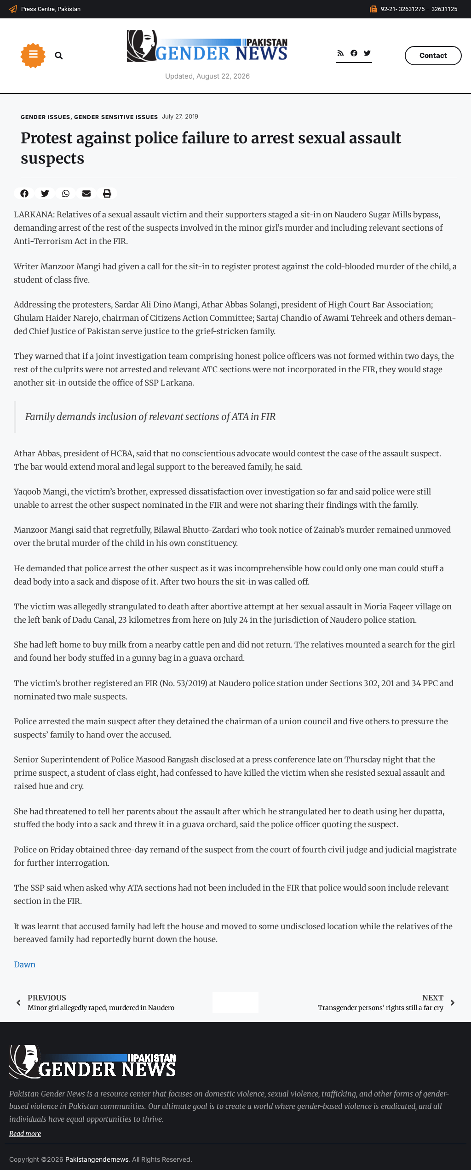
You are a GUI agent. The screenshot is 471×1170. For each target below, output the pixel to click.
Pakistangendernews (96, 1159)
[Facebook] (354, 53)
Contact (433, 55)
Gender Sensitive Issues (116, 117)
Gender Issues (45, 117)
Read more (25, 1134)
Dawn (24, 965)
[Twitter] (367, 53)
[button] (59, 55)
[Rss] (340, 53)
